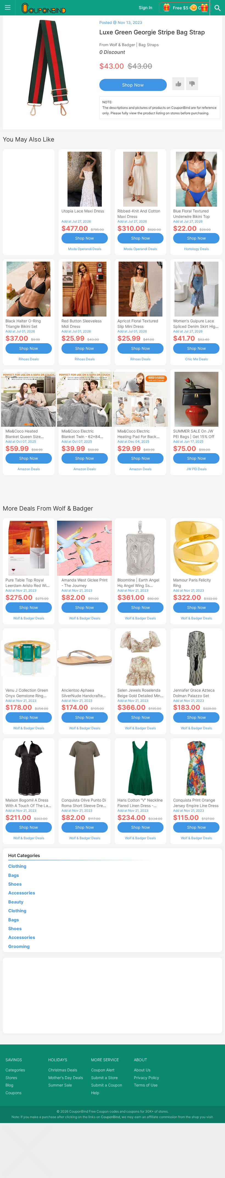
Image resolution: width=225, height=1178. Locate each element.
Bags (13, 875)
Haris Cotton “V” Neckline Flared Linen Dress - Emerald (140, 805)
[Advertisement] (28, 201)
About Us (142, 1070)
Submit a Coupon (106, 1085)
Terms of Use (146, 1085)
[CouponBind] (47, 7)
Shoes (15, 884)
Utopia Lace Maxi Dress (82, 211)
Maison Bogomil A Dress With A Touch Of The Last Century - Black (28, 805)
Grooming (19, 946)
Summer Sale (60, 1085)
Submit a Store (104, 1077)
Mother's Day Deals (65, 1077)
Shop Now (133, 85)
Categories (15, 1070)
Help (95, 1092)
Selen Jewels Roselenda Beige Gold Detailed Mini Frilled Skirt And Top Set (139, 695)
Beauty (15, 902)
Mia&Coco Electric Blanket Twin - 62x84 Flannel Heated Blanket (82, 436)
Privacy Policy (146, 1077)
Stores (11, 1077)
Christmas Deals (62, 1070)
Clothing (17, 866)
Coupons (13, 1092)
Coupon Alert (102, 1070)
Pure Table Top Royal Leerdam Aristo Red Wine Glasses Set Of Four (28, 585)
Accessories (21, 893)
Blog (9, 1085)
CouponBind (110, 1117)
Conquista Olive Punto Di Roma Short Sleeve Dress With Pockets (84, 805)
